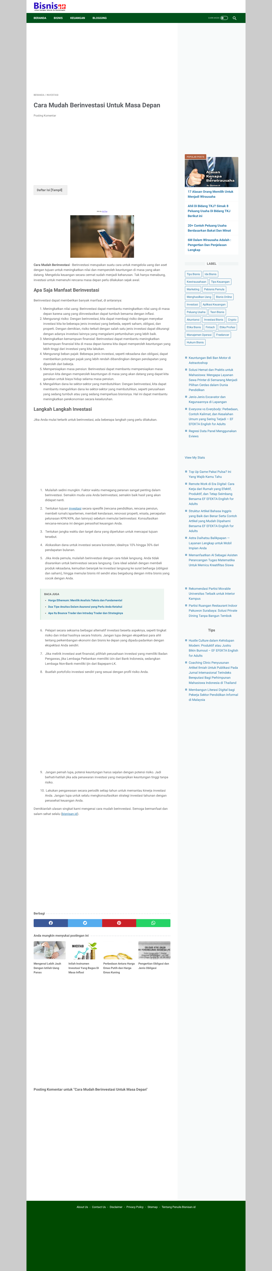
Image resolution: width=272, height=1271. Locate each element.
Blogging (100, 18)
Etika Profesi (227, 327)
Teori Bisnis (217, 312)
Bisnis (58, 18)
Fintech (210, 327)
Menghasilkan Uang (199, 296)
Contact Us (99, 1207)
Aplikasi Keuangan (214, 304)
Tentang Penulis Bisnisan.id (179, 1207)
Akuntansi (193, 319)
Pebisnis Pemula (214, 289)
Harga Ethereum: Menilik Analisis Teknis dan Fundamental (85, 600)
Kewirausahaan (196, 281)
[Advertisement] (102, 58)
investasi (75, 508)
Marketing (193, 289)
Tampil (56, 190)
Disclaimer (116, 1207)
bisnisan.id (69, 814)
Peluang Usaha (196, 312)
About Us (82, 1207)
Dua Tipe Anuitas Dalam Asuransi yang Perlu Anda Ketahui (85, 606)
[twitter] (85, 923)
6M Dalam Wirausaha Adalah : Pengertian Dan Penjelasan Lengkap (209, 245)
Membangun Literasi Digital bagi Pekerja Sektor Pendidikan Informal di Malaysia (213, 695)
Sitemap (153, 1207)
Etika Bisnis (194, 327)
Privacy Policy (135, 1207)
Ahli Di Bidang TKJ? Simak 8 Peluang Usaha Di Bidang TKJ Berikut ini (209, 211)
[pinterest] (119, 923)
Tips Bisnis (193, 274)
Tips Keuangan (220, 281)
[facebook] (51, 923)
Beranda (40, 18)
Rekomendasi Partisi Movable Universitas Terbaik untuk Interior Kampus (212, 593)
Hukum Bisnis (195, 342)
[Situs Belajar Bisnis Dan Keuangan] (52, 6)
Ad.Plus (104, 211)
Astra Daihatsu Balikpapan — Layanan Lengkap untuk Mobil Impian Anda (210, 543)
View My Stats (195, 457)
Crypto (232, 319)
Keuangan (77, 18)
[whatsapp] (153, 923)
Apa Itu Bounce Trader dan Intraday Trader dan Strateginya (85, 613)
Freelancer (222, 334)
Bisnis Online (224, 296)
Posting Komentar (45, 115)
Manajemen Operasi (199, 334)
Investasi (192, 304)
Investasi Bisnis (213, 319)
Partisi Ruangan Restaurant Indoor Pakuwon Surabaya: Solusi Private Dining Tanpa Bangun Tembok (213, 610)
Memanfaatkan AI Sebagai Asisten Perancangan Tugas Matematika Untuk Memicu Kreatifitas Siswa (213, 560)
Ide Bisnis (210, 274)
